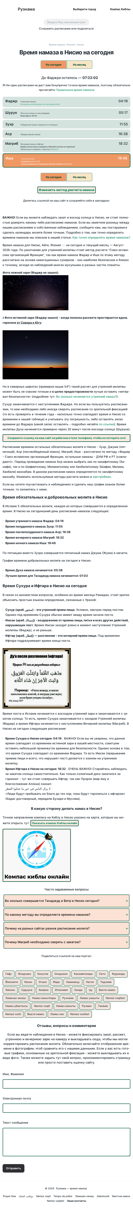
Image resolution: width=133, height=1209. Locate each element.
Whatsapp (85, 35)
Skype (63, 35)
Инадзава (24, 973)
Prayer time (9, 1196)
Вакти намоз (107, 990)
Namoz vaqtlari (115, 998)
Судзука (26, 990)
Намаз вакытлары (44, 998)
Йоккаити (11, 982)
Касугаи (42, 973)
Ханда (78, 990)
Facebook (48, 35)
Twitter (56, 35)
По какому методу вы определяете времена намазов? (47, 914)
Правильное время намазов (75, 90)
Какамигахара (83, 973)
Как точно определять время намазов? (101, 237)
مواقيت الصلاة (26, 1196)
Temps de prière (63, 1196)
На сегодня (53, 64)
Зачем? (54, 149)
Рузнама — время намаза (71, 1188)
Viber (70, 35)
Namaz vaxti (13, 1014)
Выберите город (84, 9)
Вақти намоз (35, 1014)
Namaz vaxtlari (79, 1014)
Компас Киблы (120, 9)
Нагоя (90, 982)
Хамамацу (73, 982)
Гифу (8, 973)
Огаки (43, 982)
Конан (28, 982)
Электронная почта (17, 1098)
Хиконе (10, 990)
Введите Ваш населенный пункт (66, 22)
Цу (90, 990)
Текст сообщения (15, 1122)
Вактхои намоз (121, 1196)
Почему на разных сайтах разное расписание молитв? (47, 928)
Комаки (43, 990)
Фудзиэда (118, 973)
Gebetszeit (103, 1196)
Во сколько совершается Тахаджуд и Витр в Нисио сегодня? (52, 901)
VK (41, 35)
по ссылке (106, 424)
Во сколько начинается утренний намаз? (86, 396)
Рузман (87, 1006)
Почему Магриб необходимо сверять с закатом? (43, 942)
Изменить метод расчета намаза (66, 190)
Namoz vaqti (42, 1006)
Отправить (13, 1168)
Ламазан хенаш (15, 998)
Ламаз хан (57, 1014)
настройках (102, 476)
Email (92, 35)
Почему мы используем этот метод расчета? (40, 104)
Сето (102, 973)
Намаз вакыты (66, 1006)
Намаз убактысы (16, 1006)
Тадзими (106, 982)
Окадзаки (61, 973)
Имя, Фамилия (13, 1074)
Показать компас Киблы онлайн (54, 823)
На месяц (79, 64)
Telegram (77, 35)
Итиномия (61, 990)
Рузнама (26, 9)
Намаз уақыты (89, 998)
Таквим (103, 1006)
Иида (56, 982)
